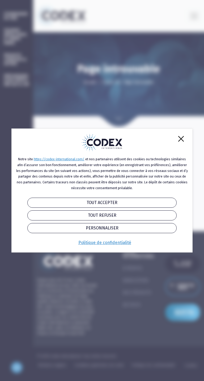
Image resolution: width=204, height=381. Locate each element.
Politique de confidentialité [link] (104, 242)
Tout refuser (102, 215)
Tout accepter (102, 202)
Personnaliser (102, 228)
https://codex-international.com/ (59, 159)
